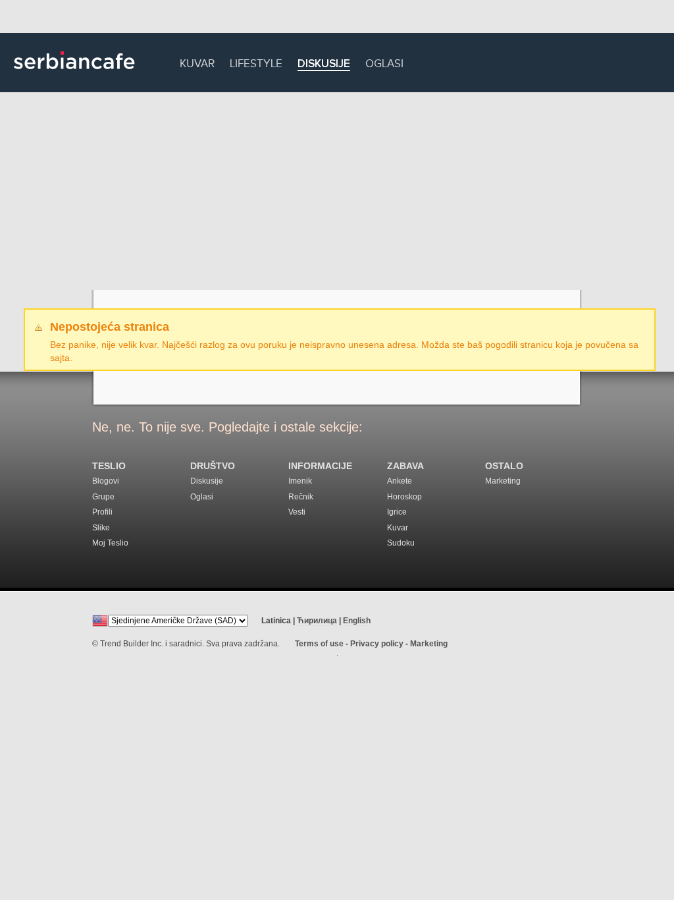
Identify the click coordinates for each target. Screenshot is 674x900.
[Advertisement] (337, 191)
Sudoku (401, 543)
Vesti (296, 512)
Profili (102, 512)
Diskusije (324, 64)
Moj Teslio (110, 543)
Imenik (300, 481)
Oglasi (384, 61)
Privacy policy (376, 643)
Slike (101, 527)
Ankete (399, 481)
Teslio (109, 466)
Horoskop (404, 496)
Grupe (103, 496)
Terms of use (319, 643)
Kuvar (197, 61)
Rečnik (300, 496)
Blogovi (105, 481)
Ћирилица (317, 620)
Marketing (503, 481)
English (357, 620)
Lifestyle (256, 61)
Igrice (397, 512)
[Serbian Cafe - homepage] (74, 74)
